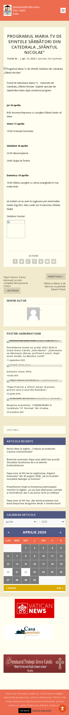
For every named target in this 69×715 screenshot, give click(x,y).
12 (61, 555)
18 (52, 563)
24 (43, 571)
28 (17, 579)
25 (52, 571)
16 (34, 563)
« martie (11, 587)
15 (25, 563)
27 (8, 579)
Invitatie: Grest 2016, (19, 371)
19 (61, 563)
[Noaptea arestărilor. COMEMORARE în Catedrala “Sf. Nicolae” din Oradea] (34, 399)
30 (34, 579)
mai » (60, 587)
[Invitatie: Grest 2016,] (34, 365)
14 (17, 563)
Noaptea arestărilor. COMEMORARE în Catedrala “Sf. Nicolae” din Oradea (29, 407)
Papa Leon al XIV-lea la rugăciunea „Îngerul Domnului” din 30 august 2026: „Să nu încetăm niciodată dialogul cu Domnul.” (33, 476)
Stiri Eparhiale (55, 58)
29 (25, 579)
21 (17, 571)
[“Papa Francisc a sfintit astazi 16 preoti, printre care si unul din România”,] (34, 381)
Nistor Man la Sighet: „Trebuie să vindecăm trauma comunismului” (31, 450)
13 (8, 563)
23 (34, 571)
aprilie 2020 (34, 532)
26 (61, 571)
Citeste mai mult (41, 710)
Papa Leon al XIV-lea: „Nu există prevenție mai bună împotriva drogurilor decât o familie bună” (34, 502)
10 (43, 555)
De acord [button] (24, 710)
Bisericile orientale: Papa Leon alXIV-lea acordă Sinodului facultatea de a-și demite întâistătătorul (33, 462)
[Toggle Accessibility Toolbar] (62, 708)
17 (43, 563)
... (18, 58)
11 (52, 555)
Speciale (42, 58)
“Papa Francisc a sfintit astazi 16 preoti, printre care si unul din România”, (31, 388)
